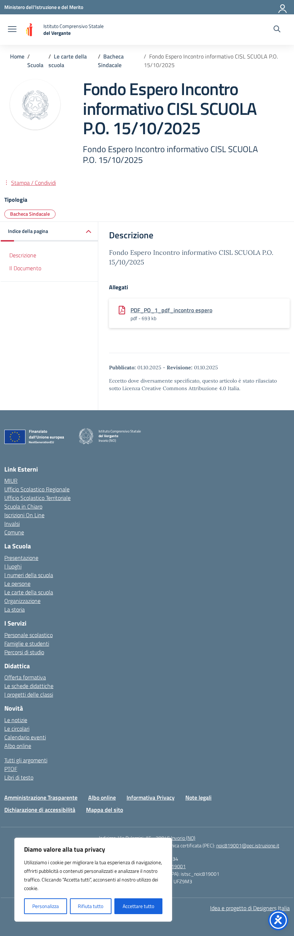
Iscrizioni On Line (24, 515)
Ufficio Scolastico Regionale (37, 489)
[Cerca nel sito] (277, 29)
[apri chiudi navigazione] (12, 29)
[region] (93, 880)
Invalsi (12, 523)
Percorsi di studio (24, 652)
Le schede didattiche (28, 686)
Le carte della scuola (28, 592)
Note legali (198, 797)
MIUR (11, 480)
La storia (14, 609)
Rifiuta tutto (90, 906)
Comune (14, 532)
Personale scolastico (28, 635)
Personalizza (45, 906)
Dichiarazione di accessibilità (39, 809)
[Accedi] (283, 7)
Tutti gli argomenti (25, 760)
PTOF (10, 768)
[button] (49, 232)
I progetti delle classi (28, 694)
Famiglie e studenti (26, 643)
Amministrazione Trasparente (40, 797)
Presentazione (21, 557)
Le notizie (15, 720)
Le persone (17, 583)
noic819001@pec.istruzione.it (247, 845)
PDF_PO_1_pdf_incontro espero (171, 310)
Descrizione (22, 255)
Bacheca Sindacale (30, 213)
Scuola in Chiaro (23, 506)
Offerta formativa (25, 677)
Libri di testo (18, 777)
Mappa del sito (104, 809)
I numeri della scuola (28, 575)
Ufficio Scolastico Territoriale (37, 497)
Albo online (17, 745)
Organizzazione (22, 600)
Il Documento (25, 268)
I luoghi (13, 566)
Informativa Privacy (151, 797)
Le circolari (16, 728)
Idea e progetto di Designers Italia (250, 908)
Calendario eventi (25, 737)
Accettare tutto (138, 906)
